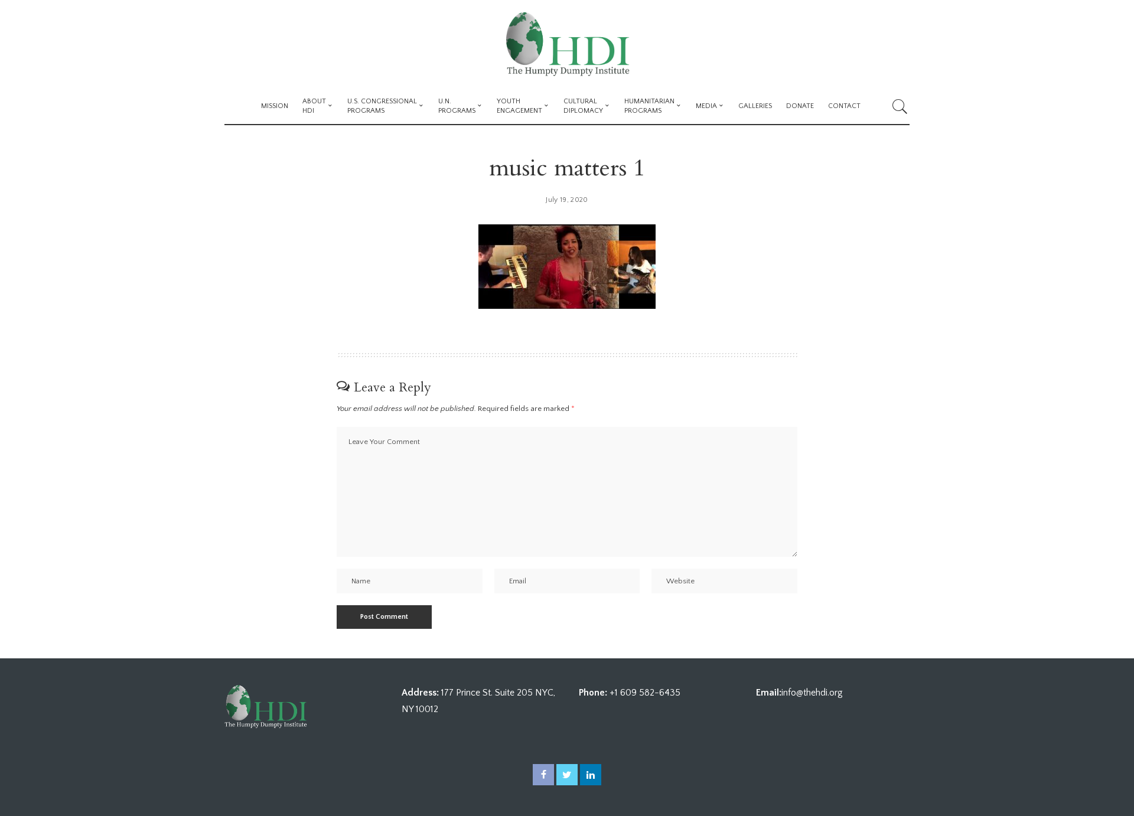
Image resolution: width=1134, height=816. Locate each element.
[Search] (900, 106)
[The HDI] (566, 44)
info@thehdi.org (812, 692)
